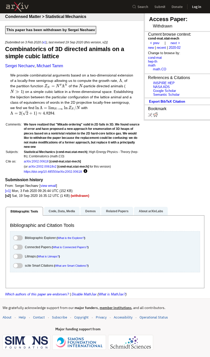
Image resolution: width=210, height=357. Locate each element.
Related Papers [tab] (117, 211)
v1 (44, 42)
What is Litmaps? (48, 256)
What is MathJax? (112, 294)
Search (143, 7)
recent (161, 48)
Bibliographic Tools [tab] (24, 211)
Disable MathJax (84, 294)
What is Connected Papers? (70, 247)
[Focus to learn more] (84, 171)
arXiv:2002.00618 (36, 161)
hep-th (152, 61)
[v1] (8, 191)
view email (48, 186)
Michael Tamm (50, 66)
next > (175, 43)
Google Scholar (164, 91)
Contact (39, 317)
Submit (159, 7)
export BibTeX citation (167, 101)
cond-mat (155, 58)
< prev (155, 43)
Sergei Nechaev (20, 66)
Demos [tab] (90, 211)
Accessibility (123, 317)
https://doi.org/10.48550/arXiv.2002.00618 (53, 171)
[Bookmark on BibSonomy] (150, 116)
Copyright (81, 317)
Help (22, 317)
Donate (177, 7)
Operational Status (154, 317)
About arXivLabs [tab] (151, 211)
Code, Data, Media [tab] (62, 211)
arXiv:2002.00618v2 (42, 166)
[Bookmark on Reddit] (155, 116)
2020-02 (175, 48)
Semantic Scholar (166, 95)
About (7, 317)
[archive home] (17, 7)
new (151, 48)
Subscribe (59, 317)
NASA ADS (161, 87)
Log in (196, 7)
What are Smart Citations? (71, 265)
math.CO (159, 69)
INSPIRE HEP (164, 83)
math (151, 65)
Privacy (101, 317)
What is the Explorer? (71, 237)
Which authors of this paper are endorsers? (37, 294)
